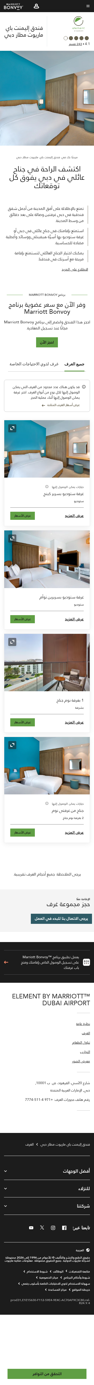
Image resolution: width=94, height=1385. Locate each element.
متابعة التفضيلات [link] (79, 1271)
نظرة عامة (83, 1024)
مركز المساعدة (57, 1289)
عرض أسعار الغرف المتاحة (63, 405)
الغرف (86, 1033)
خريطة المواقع (81, 1289)
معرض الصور (81, 1061)
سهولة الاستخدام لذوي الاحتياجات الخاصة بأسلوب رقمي (56, 1283)
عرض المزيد (74, 516)
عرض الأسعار (22, 515)
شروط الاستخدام (37, 1271)
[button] (36, 6)
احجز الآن (47, 342)
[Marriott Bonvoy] (16, 6)
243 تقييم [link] (75, 44)
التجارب (85, 1052)
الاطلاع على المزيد (75, 269)
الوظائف (58, 1271)
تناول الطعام (81, 1043)
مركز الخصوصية (48, 1277)
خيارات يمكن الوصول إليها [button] (67, 487)
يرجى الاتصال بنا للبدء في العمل (61, 918)
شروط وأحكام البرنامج (77, 1277)
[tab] (74, 364)
